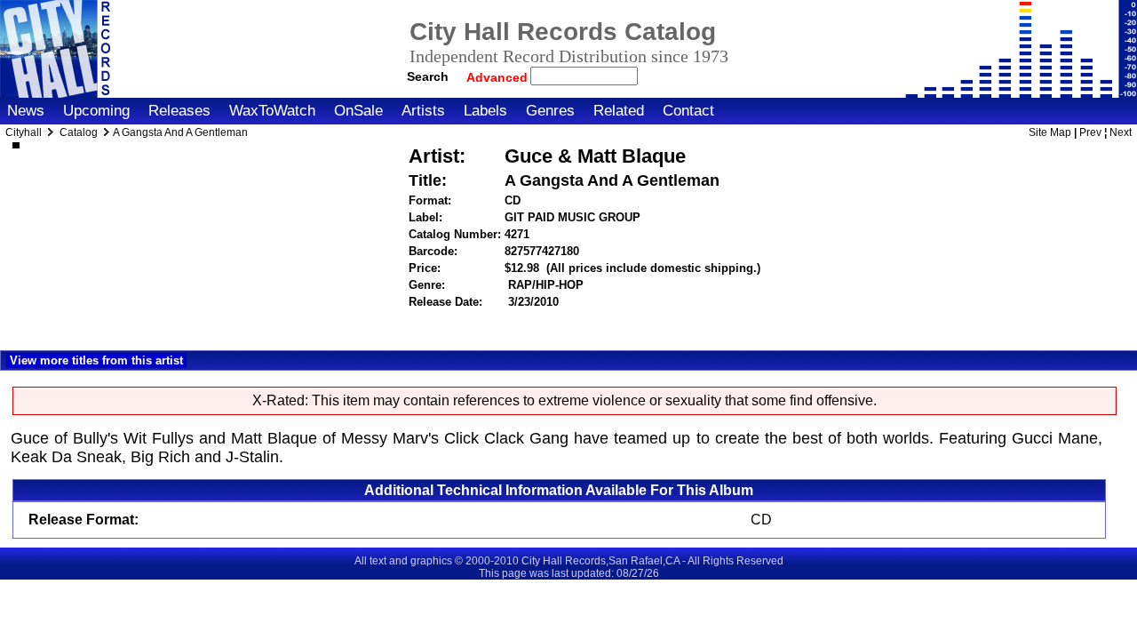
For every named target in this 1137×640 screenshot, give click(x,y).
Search (428, 76)
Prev (1090, 132)
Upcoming (96, 110)
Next (1120, 132)
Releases (179, 110)
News (25, 110)
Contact (688, 110)
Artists (423, 110)
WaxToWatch (272, 110)
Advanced (498, 77)
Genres (550, 110)
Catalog (79, 132)
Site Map (1050, 132)
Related (618, 110)
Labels (485, 110)
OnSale (358, 110)
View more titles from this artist (96, 360)
